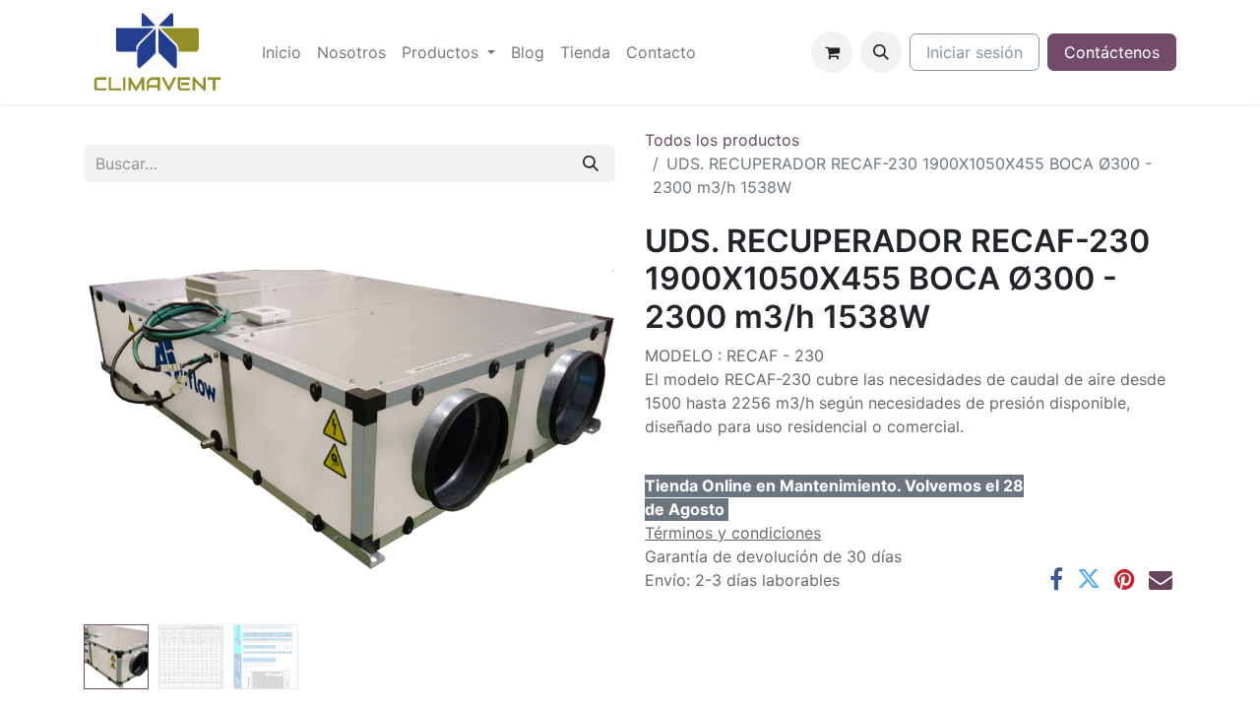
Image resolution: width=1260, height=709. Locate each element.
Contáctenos (1112, 52)
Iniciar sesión (974, 52)
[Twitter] (1089, 579)
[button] (881, 52)
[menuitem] (281, 52)
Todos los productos (722, 140)
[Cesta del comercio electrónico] (831, 52)
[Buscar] (590, 163)
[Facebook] (1056, 579)
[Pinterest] (1124, 579)
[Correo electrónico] (1160, 579)
